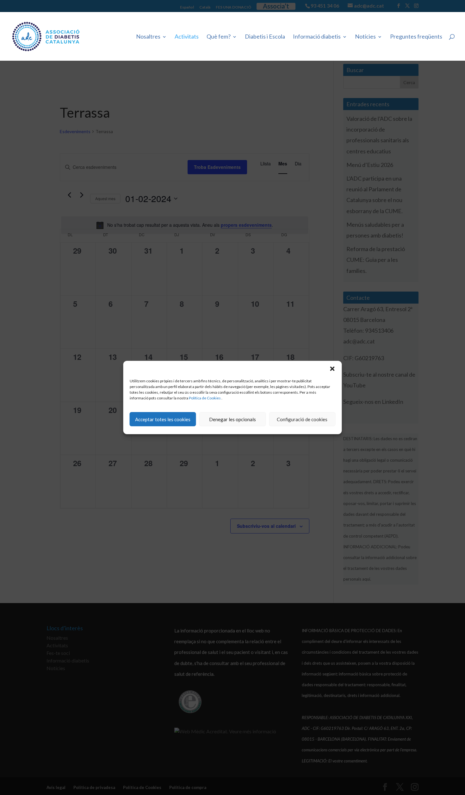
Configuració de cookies (302, 419)
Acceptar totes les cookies (162, 419)
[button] (332, 369)
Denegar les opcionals (232, 419)
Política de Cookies (205, 398)
